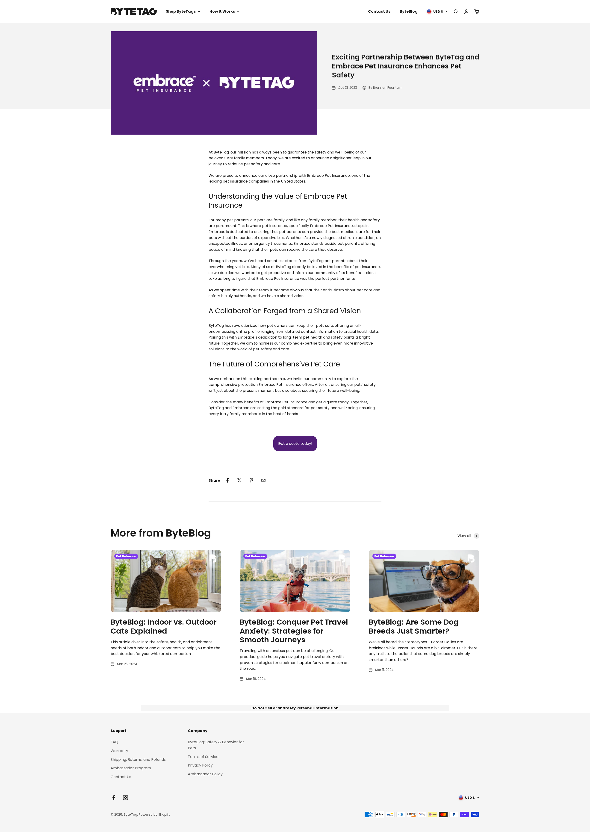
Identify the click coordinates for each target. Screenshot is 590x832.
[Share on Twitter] (239, 480)
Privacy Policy (200, 765)
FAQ (114, 742)
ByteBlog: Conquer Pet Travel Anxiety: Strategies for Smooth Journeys (294, 631)
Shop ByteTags (181, 11)
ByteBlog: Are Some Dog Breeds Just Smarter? (414, 626)
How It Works (222, 11)
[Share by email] (263, 480)
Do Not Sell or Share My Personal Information (295, 708)
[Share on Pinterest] (251, 480)
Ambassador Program (131, 768)
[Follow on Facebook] (114, 797)
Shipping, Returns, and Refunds (138, 759)
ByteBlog (409, 11)
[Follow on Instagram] (125, 797)
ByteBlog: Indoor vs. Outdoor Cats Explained (164, 626)
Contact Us (379, 11)
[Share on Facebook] (227, 480)
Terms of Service (203, 756)
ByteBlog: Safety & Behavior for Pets (216, 745)
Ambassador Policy (205, 774)
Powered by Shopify (154, 814)
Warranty (119, 750)
